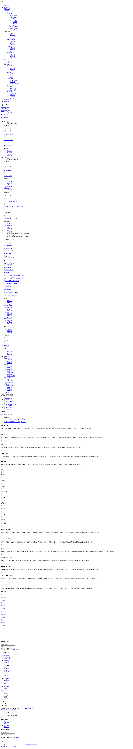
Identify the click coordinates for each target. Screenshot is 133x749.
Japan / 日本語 (4, 114)
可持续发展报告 (11, 376)
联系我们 (9, 155)
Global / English (5, 107)
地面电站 (6, 121)
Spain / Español (4, 117)
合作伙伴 (9, 309)
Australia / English (5, 110)
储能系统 (6, 670)
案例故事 (9, 353)
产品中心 (9, 151)
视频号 (5, 697)
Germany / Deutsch (5, 115)
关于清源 (6, 722)
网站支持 (13, 709)
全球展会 (9, 367)
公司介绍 (9, 359)
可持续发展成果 (11, 372)
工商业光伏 (7, 157)
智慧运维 (6, 312)
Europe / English (5, 111)
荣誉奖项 (9, 374)
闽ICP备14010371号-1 (31, 708)
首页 (2, 414)
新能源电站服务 (8, 305)
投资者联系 (10, 382)
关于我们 (6, 358)
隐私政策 (16, 649)
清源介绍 (6, 655)
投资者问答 (10, 380)
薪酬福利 (9, 387)
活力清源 (9, 389)
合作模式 (9, 322)
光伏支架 (6, 668)
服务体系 (9, 315)
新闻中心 (6, 364)
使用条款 (8, 709)
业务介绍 (9, 307)
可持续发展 (7, 371)
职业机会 (9, 390)
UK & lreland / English (6, 112)
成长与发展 (10, 385)
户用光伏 (6, 188)
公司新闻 (9, 366)
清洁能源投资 (7, 318)
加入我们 (6, 384)
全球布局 (9, 361)
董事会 (8, 379)
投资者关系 (7, 377)
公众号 (5, 693)
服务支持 (6, 727)
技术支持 (9, 302)
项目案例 (9, 152)
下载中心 (9, 154)
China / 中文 (4, 108)
